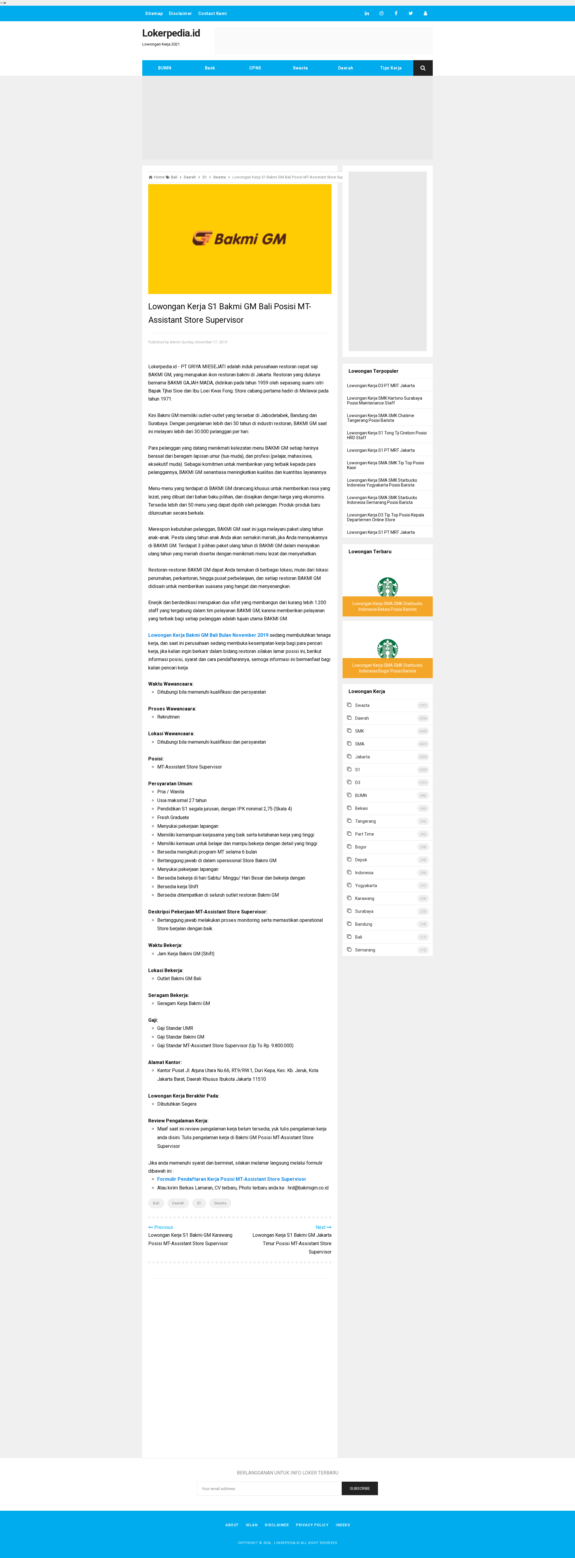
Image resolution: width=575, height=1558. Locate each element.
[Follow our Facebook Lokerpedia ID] (396, 13)
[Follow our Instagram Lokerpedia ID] (381, 13)
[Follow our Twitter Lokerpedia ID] (410, 13)
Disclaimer (180, 13)
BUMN (164, 68)
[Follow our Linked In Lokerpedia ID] (366, 13)
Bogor (361, 847)
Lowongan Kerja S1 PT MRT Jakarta (381, 450)
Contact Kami (212, 13)
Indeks (343, 1525)
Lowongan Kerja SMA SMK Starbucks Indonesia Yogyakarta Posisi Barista (382, 482)
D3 (357, 782)
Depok (361, 859)
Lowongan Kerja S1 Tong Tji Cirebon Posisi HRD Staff (387, 435)
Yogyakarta (366, 885)
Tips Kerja (391, 68)
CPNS (255, 68)
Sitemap (154, 13)
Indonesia (364, 872)
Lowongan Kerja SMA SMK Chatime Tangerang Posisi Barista (380, 418)
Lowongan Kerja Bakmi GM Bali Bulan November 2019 (208, 635)
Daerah (345, 68)
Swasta (300, 68)
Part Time (364, 834)
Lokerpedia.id (287, 1543)
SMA (359, 744)
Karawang (364, 898)
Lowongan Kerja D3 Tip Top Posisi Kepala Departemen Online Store (385, 517)
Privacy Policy (312, 1525)
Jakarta (362, 756)
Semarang (365, 950)
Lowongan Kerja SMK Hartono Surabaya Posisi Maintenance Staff (384, 400)
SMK (359, 731)
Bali (156, 1203)
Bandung (363, 924)
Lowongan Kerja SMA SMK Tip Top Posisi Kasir (385, 465)
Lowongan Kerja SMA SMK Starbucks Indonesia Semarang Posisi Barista (382, 500)
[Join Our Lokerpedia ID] (425, 13)
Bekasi (361, 808)
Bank (210, 68)
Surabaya (364, 911)
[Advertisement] (287, 118)
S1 (199, 1203)
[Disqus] (240, 1369)
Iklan (252, 1525)
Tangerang (365, 821)
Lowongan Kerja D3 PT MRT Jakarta (381, 385)
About (232, 1525)
